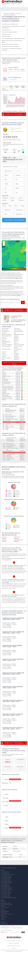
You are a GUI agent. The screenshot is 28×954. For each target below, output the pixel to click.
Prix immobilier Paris (5, 872)
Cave (20, 198)
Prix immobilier (10, 13)
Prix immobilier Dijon (5, 891)
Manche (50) (16, 537)
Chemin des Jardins (6, 346)
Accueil (4, 13)
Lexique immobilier (13, 925)
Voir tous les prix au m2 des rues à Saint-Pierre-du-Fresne (14, 363)
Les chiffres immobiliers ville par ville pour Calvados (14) (18, 320)
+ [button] (3, 242)
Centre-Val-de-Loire (5, 907)
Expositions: (5, 203)
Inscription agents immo (6, 927)
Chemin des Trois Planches (18, 349)
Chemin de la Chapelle (19, 344)
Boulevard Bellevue (6, 341)
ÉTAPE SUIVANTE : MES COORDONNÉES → (15, 220)
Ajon (15, 333)
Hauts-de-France (4, 916)
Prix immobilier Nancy (5, 896)
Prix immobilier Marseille (6, 881)
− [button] (3, 244)
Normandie (3, 910)
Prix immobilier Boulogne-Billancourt (8, 897)
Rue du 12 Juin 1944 (18, 331)
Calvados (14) (18, 13)
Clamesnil (4, 352)
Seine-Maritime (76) (18, 539)
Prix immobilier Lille (5, 884)
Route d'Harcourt (18, 330)
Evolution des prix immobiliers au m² (10, 24)
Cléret (15, 352)
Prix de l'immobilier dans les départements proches (13, 38)
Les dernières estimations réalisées (10, 44)
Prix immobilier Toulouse (6, 876)
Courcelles (16, 353)
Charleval (16, 343)
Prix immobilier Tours (5, 895)
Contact (12, 926)
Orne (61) (4, 539)
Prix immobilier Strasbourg (6, 889)
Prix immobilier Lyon (5, 873)
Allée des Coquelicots (6, 334)
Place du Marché (5, 331)
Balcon (12, 198)
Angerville (16, 336)
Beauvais (4, 340)
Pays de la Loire (4, 912)
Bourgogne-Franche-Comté (6, 904)
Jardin (12, 200)
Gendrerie (16, 359)
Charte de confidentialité (14, 943)
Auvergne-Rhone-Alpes (5, 903)
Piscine (4, 200)
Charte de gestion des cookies (13, 945)
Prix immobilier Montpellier (6, 882)
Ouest (22, 205)
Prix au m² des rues (6, 30)
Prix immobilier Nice (5, 885)
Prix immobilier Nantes (5, 880)
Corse (2, 908)
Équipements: (5, 195)
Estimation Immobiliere (15, 923)
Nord (4, 205)
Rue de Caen (17, 328)
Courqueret (4, 355)
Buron (15, 341)
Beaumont (4, 338)
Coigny (3, 353)
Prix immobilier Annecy (5, 878)
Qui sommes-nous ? (5, 926)
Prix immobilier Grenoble (6, 888)
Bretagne (3, 906)
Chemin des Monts (6, 349)
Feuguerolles (17, 357)
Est (16, 205)
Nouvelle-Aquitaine (5, 911)
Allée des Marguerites (19, 334)
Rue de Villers (5, 330)
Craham (3, 356)
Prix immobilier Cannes (6, 893)
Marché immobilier (6, 36)
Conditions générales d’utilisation (14, 941)
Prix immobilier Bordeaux (6, 877)
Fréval (3, 359)
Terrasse (21, 200)
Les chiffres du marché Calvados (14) (16, 316)
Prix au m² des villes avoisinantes (9, 32)
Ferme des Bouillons (6, 357)
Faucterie (16, 356)
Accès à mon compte (17, 927)
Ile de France (3, 902)
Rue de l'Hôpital (5, 328)
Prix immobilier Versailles (6, 892)
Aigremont (4, 333)
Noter (23, 932)
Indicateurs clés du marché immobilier (10, 46)
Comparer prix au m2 (6, 34)
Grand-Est (3, 915)
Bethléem (16, 340)
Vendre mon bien (4, 923)
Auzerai (3, 337)
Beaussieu (16, 338)
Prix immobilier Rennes (5, 886)
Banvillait (16, 337)
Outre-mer (3, 919)
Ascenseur (5, 198)
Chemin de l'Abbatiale (7, 344)
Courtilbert (16, 355)
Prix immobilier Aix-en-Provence (7, 874)
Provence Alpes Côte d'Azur (7, 914)
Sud (10, 205)
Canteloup (4, 343)
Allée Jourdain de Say (6, 336)
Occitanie (3, 918)
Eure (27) (4, 537)
